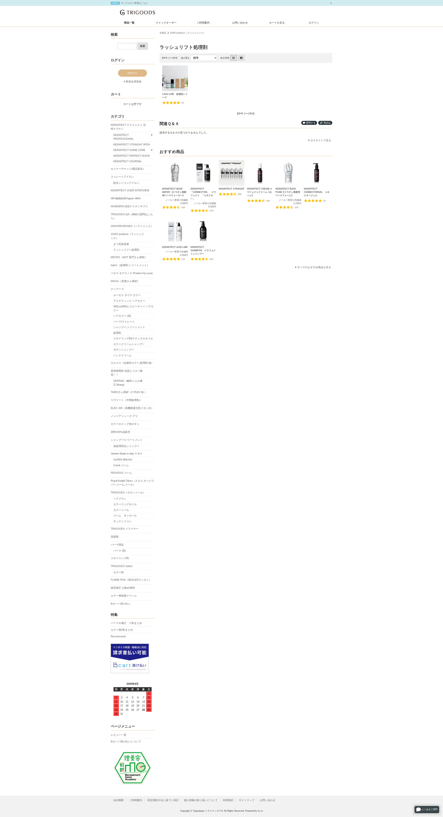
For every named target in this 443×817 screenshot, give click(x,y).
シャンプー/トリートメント (127, 439)
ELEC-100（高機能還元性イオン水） (132, 408)
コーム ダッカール (125, 515)
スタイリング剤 (120, 558)
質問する (310, 123)
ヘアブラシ (119, 498)
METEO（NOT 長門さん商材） (129, 257)
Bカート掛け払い (121, 603)
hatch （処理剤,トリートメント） (130, 265)
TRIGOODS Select (122, 566)
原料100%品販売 (120, 431)
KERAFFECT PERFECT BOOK (131, 155)
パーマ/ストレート (124, 321)
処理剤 (117, 332)
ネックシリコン (122, 521)
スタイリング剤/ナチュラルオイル (133, 338)
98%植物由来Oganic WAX (126, 198)
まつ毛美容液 (121, 244)
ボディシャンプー (123, 349)
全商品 (163, 33)
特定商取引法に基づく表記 (163, 800)
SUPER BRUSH (122, 459)
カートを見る (277, 22)
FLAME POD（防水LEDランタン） (131, 579)
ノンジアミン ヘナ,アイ (124, 415)
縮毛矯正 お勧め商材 (123, 587)
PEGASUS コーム (121, 472)
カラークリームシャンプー (128, 344)
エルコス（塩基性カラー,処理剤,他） (132, 362)
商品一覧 (129, 22)
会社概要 (118, 800)
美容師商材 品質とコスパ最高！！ (127, 372)
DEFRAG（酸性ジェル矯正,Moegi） (127, 382)
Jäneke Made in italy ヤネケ (126, 453)
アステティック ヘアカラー (129, 300)
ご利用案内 (203, 22)
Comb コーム (121, 465)
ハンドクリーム (122, 355)
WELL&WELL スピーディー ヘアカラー (133, 308)
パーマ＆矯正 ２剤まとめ (126, 623)
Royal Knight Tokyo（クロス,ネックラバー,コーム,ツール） (132, 482)
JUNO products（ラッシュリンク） (187, 33)
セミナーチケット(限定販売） (128, 168)
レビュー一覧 (118, 734)
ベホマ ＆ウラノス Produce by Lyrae (132, 273)
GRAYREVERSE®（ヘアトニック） (132, 226)
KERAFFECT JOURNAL (127, 161)
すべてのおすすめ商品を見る (314, 267)
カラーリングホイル (125, 504)
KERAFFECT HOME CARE (129, 150)
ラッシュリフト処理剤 (126, 249)
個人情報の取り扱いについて (201, 800)
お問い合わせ (240, 22)
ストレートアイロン (122, 176)
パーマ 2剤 (119, 550)
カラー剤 (118, 572)
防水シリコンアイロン (126, 182)
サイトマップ (246, 800)
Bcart (260, 811)
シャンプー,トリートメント (129, 327)
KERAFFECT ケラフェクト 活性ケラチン (128, 126)
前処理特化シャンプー (126, 446)
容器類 (115, 536)
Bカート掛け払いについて (126, 741)
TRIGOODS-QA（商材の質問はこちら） (132, 216)
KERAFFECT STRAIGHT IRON (131, 144)
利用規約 (228, 800)
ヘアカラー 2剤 (122, 315)
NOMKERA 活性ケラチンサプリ (129, 206)
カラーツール (121, 509)
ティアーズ (117, 289)
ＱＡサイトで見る (320, 140)
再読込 (327, 123)
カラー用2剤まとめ (122, 629)
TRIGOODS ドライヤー (124, 528)
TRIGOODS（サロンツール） (128, 492)
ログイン (314, 22)
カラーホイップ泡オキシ (125, 423)
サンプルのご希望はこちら (134, 3)
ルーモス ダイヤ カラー (127, 295)
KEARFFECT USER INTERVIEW (130, 190)
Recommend (118, 636)
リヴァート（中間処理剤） (126, 400)
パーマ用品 (117, 544)
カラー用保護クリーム (124, 595)
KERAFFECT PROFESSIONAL (123, 136)
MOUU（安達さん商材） (125, 281)
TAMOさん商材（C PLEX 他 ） (129, 392)
